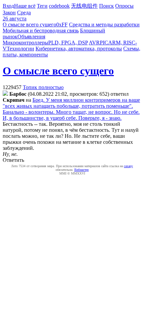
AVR (94, 42)
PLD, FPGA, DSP (68, 42)
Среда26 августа (17, 15)
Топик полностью (43, 87)
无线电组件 (84, 6)
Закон (9, 12)
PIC (104, 42)
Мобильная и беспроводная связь (41, 30)
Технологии (20, 48)
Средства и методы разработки (104, 24)
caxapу (128, 166)
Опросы (124, 6)
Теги (42, 6)
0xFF (62, 24)
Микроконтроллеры (25, 42)
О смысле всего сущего (29, 24)
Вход (8, 6)
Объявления (31, 36)
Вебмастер (81, 170)
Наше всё (24, 6)
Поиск (106, 6)
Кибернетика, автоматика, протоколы (78, 48)
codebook (59, 6)
